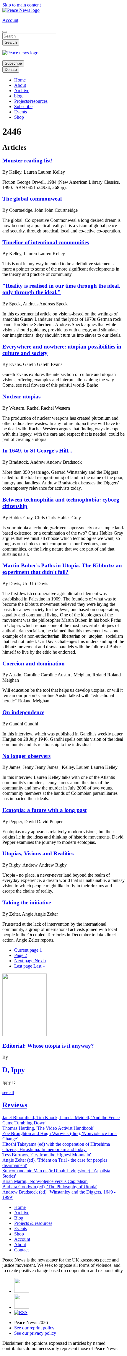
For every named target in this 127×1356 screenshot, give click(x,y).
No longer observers (26, 756)
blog (18, 95)
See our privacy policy (35, 1333)
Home (20, 79)
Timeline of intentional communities (45, 242)
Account (10, 20)
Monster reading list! (27, 160)
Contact (21, 1249)
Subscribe (13, 63)
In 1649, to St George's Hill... (37, 450)
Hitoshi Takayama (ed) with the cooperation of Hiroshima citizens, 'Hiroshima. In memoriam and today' (56, 1147)
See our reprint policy (34, 1327)
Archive (21, 90)
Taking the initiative (26, 902)
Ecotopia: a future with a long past (44, 810)
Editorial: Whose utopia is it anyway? (48, 1046)
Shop (19, 117)
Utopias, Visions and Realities (38, 853)
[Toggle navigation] (4, 32)
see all (8, 1092)
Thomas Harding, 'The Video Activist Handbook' (48, 1128)
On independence (23, 712)
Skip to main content (21, 4)
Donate (11, 69)
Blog (18, 1217)
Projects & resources (33, 1223)
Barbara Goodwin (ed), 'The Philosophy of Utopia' (49, 1186)
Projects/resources (31, 101)
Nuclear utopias (21, 396)
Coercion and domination (33, 663)
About (20, 85)
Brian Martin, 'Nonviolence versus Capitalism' (45, 1181)
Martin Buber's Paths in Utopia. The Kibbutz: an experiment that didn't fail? (62, 568)
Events (20, 111)
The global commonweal (32, 199)
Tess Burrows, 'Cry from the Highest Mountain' (46, 1154)
